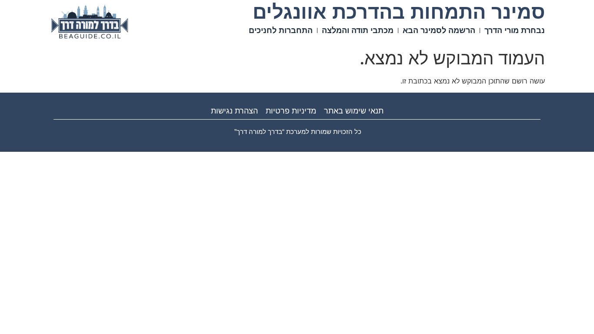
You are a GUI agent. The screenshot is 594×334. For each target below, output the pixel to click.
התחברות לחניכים (281, 30)
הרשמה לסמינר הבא (439, 30)
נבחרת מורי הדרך (514, 30)
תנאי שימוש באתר (354, 111)
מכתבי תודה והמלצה (358, 30)
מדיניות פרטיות (291, 111)
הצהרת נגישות (234, 111)
